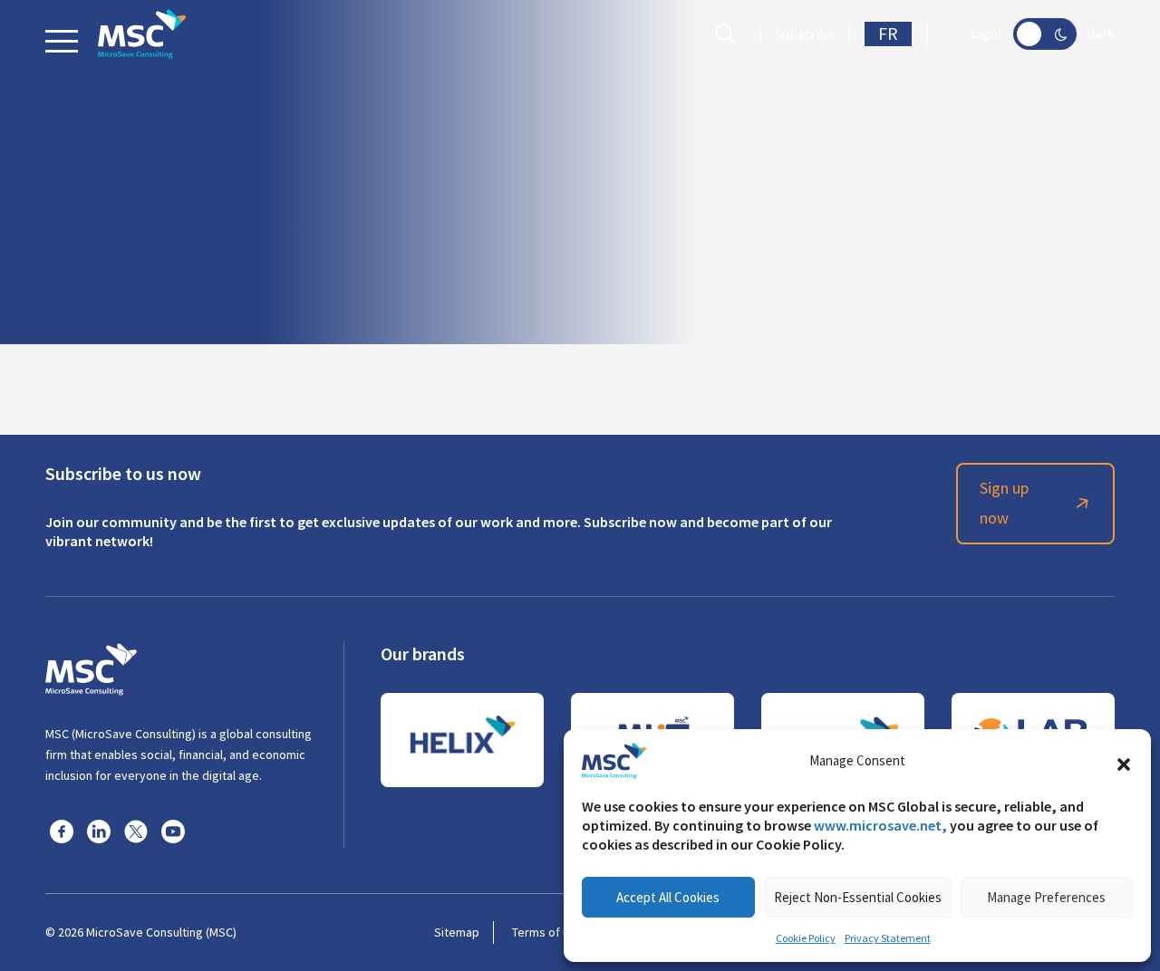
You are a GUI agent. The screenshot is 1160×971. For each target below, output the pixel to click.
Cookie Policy (806, 938)
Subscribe (805, 34)
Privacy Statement (888, 938)
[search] (730, 34)
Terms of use (547, 932)
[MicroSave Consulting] (91, 667)
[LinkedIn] (98, 830)
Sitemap (456, 932)
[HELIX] (462, 740)
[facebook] (61, 830)
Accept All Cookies (668, 897)
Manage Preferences (1046, 897)
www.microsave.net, (880, 825)
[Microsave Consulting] (142, 34)
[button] (1124, 761)
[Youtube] (173, 830)
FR (888, 34)
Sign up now (1004, 503)
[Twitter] (136, 830)
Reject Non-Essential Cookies (858, 897)
